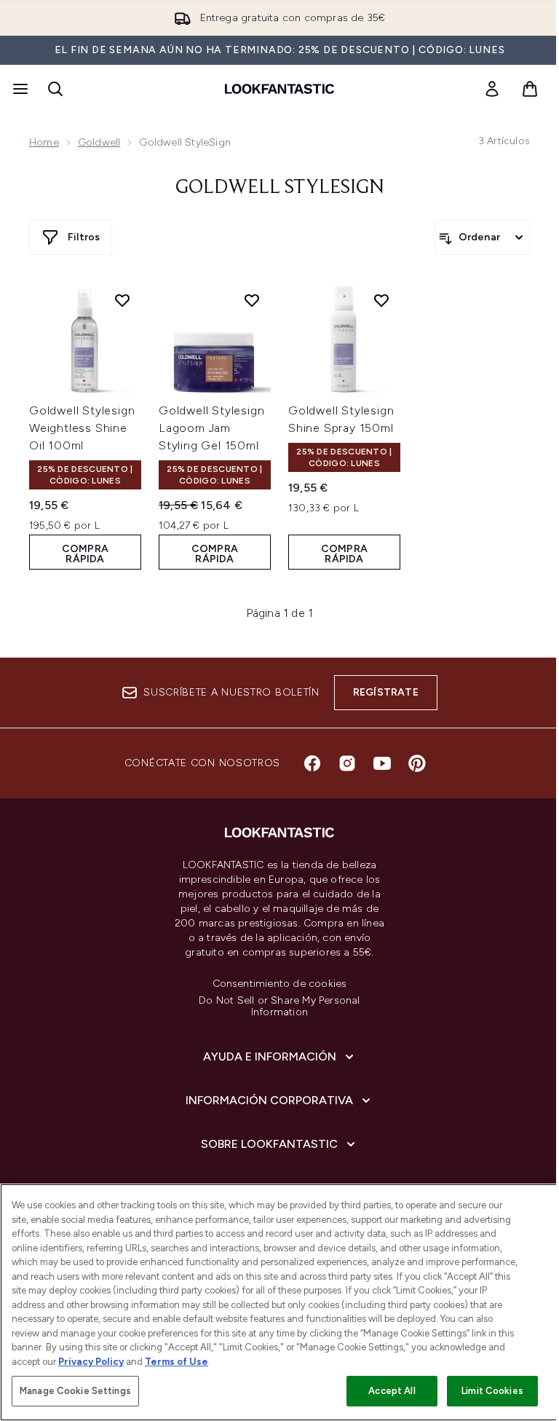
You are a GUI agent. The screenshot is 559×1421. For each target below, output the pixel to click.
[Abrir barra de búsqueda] (55, 88)
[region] (279, 1302)
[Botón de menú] (19, 88)
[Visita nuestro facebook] (312, 763)
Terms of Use (176, 1361)
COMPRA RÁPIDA (85, 554)
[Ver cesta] (529, 88)
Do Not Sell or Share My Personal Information (279, 1006)
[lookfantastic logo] (279, 88)
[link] (492, 88)
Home (44, 142)
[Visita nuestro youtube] (382, 763)
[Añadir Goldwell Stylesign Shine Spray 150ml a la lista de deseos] (381, 300)
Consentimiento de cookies (280, 984)
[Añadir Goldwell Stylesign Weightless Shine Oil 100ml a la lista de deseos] (122, 300)
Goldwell (99, 142)
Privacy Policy (91, 1361)
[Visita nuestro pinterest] (417, 763)
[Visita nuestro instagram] (347, 763)
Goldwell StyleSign (279, 188)
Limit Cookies (492, 1390)
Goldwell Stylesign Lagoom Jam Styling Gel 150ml (211, 428)
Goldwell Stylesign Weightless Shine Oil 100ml (82, 428)
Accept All (391, 1390)
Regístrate (386, 692)
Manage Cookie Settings (75, 1390)
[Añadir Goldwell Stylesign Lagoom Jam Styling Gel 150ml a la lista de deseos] (251, 300)
